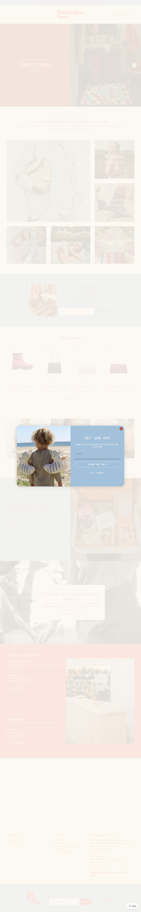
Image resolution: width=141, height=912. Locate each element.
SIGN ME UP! (97, 464)
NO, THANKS (97, 473)
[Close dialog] (121, 428)
